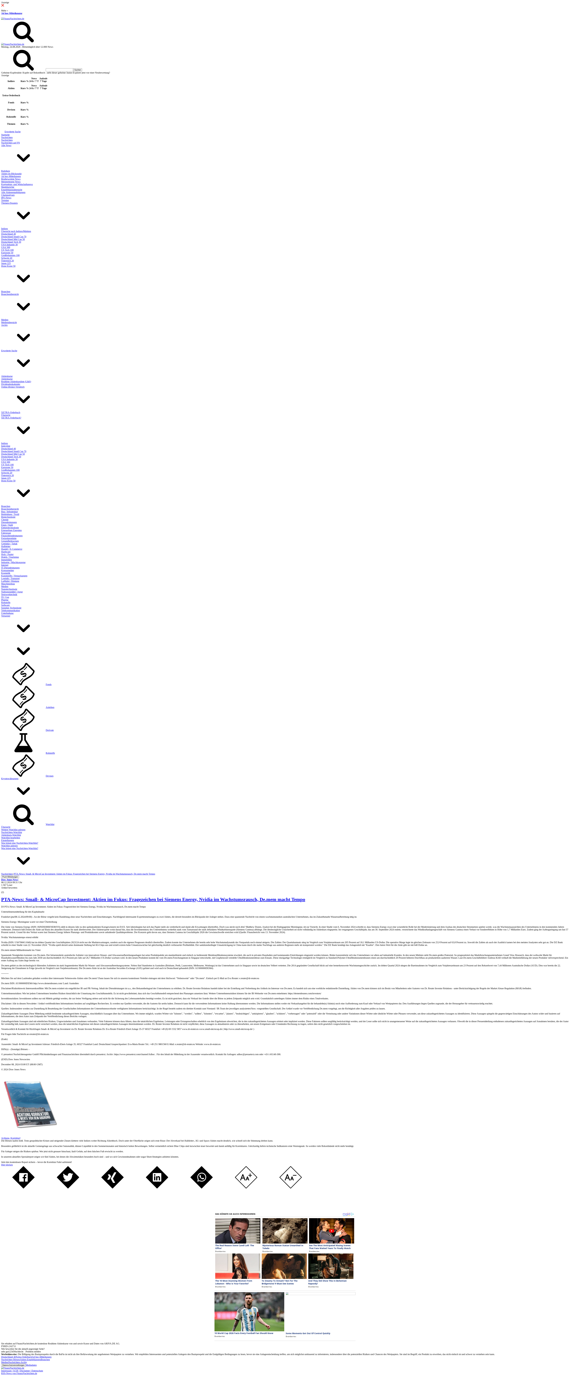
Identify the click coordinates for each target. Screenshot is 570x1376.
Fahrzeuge (6, 533)
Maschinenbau (8, 584)
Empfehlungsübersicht (11, 189)
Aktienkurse (7, 376)
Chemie (4, 519)
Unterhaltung (7, 613)
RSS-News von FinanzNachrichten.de (19, 1373)
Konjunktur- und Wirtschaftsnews (17, 184)
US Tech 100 (7, 250)
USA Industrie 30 (9, 244)
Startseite (5, 134)
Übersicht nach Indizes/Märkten (16, 231)
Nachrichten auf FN (10, 143)
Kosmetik (5, 573)
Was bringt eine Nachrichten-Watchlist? (19, 843)
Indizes (4, 228)
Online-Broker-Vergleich (12, 387)
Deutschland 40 (8, 234)
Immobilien (6, 559)
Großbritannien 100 (10, 255)
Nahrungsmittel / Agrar (12, 592)
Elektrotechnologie (10, 527)
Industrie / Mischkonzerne (13, 562)
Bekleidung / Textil (10, 514)
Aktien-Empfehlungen (30, 1359)
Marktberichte (7, 187)
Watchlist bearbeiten (10, 837)
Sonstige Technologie (11, 608)
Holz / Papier (7, 554)
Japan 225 (6, 263)
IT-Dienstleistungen (10, 567)
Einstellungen (7, 840)
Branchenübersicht (10, 294)
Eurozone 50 (7, 252)
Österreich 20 (7, 260)
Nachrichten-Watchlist (11, 832)
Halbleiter (5, 546)
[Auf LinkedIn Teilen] (157, 1187)
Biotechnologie (8, 517)
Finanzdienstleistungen (12, 535)
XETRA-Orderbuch (10, 412)
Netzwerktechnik (9, 594)
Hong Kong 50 (8, 266)
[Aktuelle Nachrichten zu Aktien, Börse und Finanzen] (12, 18)
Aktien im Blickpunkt (11, 173)
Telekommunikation (10, 610)
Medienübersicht (9, 322)
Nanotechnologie (9, 589)
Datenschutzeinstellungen (13, 1365)
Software (5, 605)
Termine (5, 200)
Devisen (49, 776)
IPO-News (6, 197)
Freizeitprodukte (8, 538)
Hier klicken (7, 1165)
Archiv (4, 325)
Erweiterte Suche (13, 131)
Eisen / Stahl (7, 525)
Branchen (5, 291)
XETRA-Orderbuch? (11, 417)
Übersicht (5, 415)
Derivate (50, 730)
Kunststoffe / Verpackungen (14, 575)
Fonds (49, 684)
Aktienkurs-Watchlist (11, 835)
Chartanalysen (8, 195)
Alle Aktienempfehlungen (13, 192)
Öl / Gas (5, 597)
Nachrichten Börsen (10, 1359)
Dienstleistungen (9, 522)
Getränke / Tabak (9, 543)
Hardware (6, 551)
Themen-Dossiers (9, 203)
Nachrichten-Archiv (17, 1362)
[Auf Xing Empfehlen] (112, 1187)
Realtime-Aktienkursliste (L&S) (16, 381)
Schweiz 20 (6, 258)
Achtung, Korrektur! (10, 1138)
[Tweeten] (68, 1187)
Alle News (6, 145)
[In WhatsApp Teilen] (201, 1187)
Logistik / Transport (10, 578)
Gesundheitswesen (10, 541)
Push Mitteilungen (10, 877)
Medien (4, 319)
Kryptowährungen (9, 778)
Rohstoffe (5, 602)
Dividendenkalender (10, 384)
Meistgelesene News (10, 181)
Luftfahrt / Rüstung (10, 581)
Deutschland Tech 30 (11, 242)
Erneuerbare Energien (11, 530)
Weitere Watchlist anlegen (13, 829)
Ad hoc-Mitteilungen (11, 13)
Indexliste (5, 446)
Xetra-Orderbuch (24, 1357)
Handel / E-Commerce (11, 549)
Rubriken (5, 171)
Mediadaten (31, 1365)
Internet (4, 565)
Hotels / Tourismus (10, 557)
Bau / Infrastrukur (9, 511)
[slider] (5, 890)
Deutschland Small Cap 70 (13, 236)
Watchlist (50, 824)
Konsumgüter (7, 570)
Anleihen (50, 707)
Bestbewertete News (10, 179)
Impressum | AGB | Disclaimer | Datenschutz (22, 1370)
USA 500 (5, 247)
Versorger (5, 616)
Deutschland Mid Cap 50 (13, 239)
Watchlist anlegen (9, 845)
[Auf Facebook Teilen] (23, 1187)
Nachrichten (7, 137)
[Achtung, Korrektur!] (29, 1135)
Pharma (4, 600)
